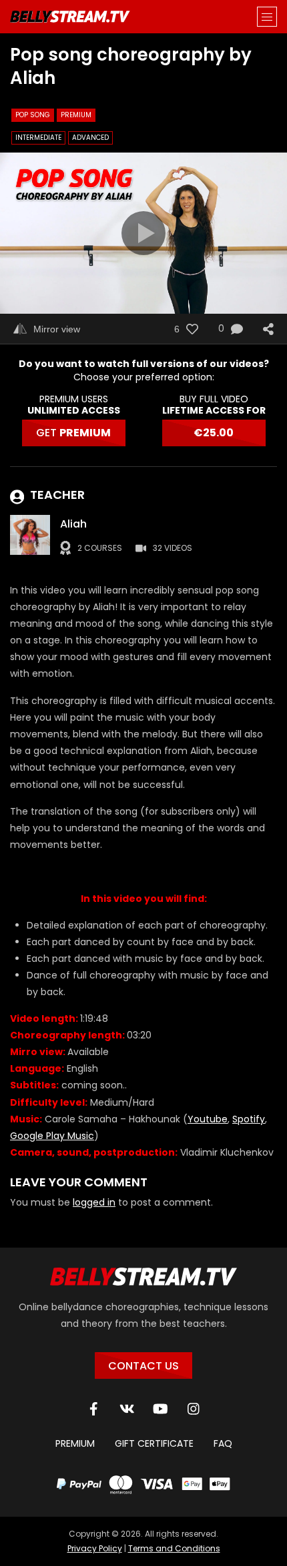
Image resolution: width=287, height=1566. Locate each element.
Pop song (32, 115)
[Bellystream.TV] (70, 16)
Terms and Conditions (174, 1548)
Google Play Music (52, 1135)
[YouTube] (160, 1408)
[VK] (126, 1408)
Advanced (90, 138)
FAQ (223, 1443)
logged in (94, 1202)
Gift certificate (154, 1443)
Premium (76, 115)
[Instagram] (193, 1408)
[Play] (143, 233)
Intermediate (38, 138)
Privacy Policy (94, 1548)
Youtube (208, 1119)
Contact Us (143, 1365)
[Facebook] (93, 1408)
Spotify (248, 1119)
